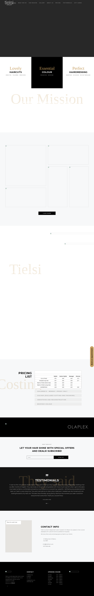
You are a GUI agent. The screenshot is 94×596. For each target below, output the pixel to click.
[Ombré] (79, 186)
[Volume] (68, 155)
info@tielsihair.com (31, 580)
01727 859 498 (30, 581)
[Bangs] (57, 186)
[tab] (58, 372)
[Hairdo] (25, 197)
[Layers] (25, 165)
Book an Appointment (92, 356)
